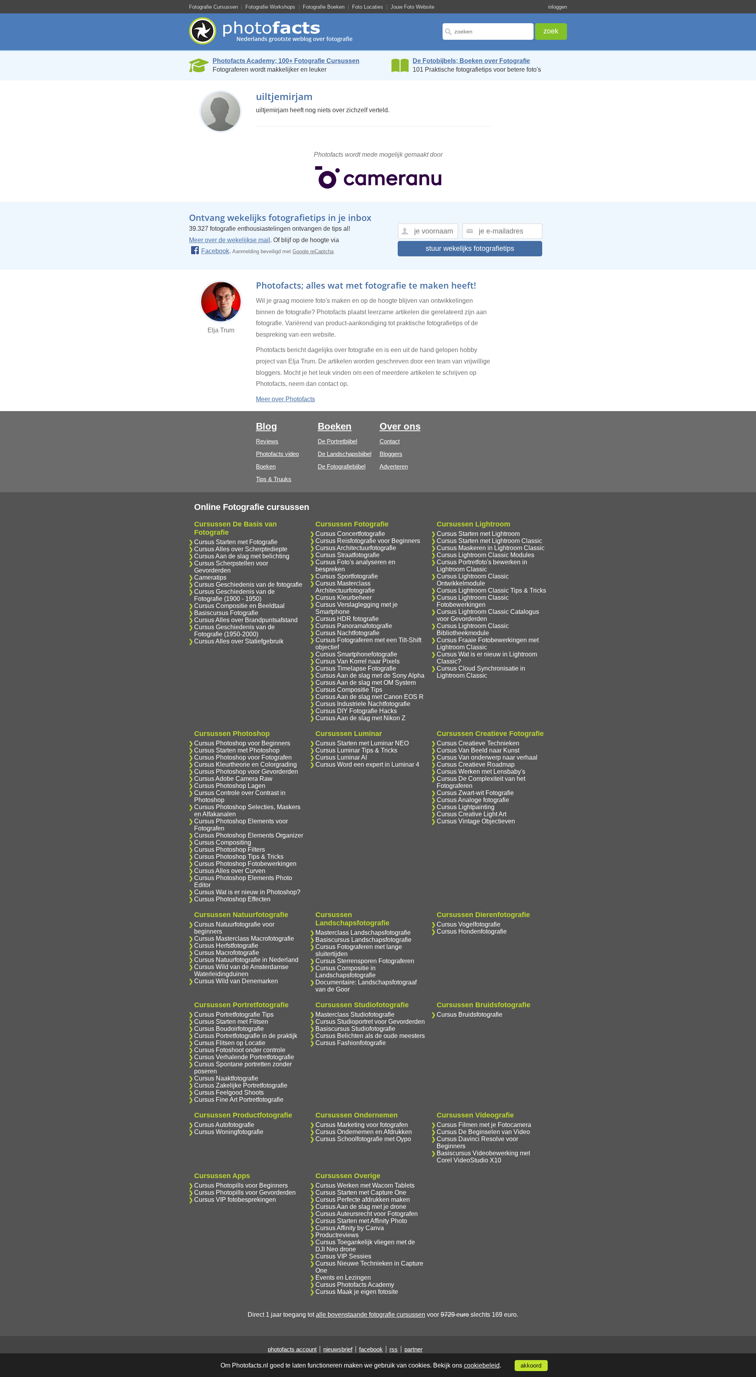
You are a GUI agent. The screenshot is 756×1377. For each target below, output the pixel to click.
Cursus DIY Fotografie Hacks (356, 711)
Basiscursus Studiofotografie (355, 1028)
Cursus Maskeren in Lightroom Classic (491, 548)
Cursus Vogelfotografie (468, 924)
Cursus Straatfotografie (347, 555)
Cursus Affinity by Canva (349, 1228)
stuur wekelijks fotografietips (470, 248)
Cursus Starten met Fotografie (236, 542)
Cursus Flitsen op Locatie (229, 1043)
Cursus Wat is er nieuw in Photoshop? (247, 892)
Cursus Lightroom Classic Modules (485, 555)
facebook (371, 1349)
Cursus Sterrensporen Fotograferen (364, 961)
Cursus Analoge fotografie (473, 800)
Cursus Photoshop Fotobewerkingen (245, 863)
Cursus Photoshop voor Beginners (242, 743)
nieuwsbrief (337, 1349)
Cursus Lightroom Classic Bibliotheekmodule (473, 629)
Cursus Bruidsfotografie (469, 1014)
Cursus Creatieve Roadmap (476, 764)
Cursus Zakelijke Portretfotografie (240, 1085)
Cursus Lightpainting (466, 807)
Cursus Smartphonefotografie (356, 654)
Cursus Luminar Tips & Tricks (356, 750)
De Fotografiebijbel (341, 466)
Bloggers (391, 453)
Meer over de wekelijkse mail (229, 240)
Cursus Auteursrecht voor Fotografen (366, 1213)
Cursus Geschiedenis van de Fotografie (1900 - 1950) (234, 595)
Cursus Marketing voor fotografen (361, 1124)
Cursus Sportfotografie (346, 576)
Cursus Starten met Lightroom (478, 533)
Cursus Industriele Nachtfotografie (362, 704)
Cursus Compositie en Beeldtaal (239, 605)
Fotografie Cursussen (213, 7)
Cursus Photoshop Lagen (229, 785)
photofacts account (292, 1349)
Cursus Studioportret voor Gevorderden (370, 1021)
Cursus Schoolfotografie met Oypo (363, 1139)
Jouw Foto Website (412, 7)
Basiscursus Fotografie (226, 613)
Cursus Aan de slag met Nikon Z (360, 718)
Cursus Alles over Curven (229, 870)
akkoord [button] (531, 1365)
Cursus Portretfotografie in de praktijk (245, 1035)
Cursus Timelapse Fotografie (355, 668)
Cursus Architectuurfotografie (355, 548)
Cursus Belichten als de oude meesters (370, 1035)
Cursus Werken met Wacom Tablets (365, 1185)
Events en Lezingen (343, 1277)
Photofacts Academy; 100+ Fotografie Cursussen (286, 60)
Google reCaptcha (313, 251)
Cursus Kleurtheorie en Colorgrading (245, 764)
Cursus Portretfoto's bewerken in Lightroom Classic (482, 566)
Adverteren (394, 466)
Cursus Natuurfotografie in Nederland (246, 959)
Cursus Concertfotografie (350, 533)
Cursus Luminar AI (341, 757)
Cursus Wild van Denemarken (236, 981)
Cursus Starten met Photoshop (237, 750)
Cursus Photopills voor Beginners (241, 1185)
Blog (266, 426)
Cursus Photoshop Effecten (232, 899)
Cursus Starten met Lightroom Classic (489, 540)
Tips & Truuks (273, 479)
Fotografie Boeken (324, 7)
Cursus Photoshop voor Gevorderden (246, 771)
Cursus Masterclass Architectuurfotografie (345, 587)
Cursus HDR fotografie (347, 618)
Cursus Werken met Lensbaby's (481, 771)
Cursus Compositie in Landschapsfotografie (345, 972)
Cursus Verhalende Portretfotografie (244, 1057)
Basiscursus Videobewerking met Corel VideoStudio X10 (483, 1157)
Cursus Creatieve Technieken (478, 743)
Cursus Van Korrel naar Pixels (357, 661)
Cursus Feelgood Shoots (229, 1092)
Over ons (400, 426)
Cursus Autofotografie (224, 1124)
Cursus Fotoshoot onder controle (239, 1050)
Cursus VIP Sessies (343, 1256)
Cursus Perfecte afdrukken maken (362, 1199)
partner (413, 1349)
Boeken (266, 466)
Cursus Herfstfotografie (226, 945)
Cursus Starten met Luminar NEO (362, 743)
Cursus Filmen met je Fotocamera (484, 1124)
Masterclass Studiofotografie (355, 1014)
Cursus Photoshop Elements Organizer (248, 835)
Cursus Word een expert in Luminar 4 (367, 764)
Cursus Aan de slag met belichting (241, 556)
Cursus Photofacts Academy (354, 1284)
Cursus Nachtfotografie (347, 633)
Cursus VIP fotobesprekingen (235, 1199)
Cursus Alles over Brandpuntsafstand (246, 620)
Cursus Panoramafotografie (353, 626)
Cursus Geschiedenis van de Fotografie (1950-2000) (234, 631)
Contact (390, 441)
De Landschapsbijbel (344, 453)
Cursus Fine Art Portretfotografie (239, 1099)
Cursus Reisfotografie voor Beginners (367, 540)
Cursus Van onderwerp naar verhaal (487, 757)
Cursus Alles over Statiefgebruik (239, 641)
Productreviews (337, 1235)
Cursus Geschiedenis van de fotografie (248, 584)
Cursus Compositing (222, 842)
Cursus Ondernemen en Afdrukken (363, 1132)
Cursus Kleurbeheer (343, 597)
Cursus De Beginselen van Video (483, 1132)
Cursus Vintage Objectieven (476, 821)
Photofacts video (277, 453)
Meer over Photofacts (285, 399)
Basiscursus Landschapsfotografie (363, 939)
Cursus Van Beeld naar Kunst (478, 750)
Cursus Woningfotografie (228, 1132)
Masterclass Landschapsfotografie (363, 932)
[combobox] (488, 31)
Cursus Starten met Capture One (360, 1192)
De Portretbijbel (337, 441)
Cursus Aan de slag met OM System (365, 682)
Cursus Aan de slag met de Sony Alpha (369, 675)
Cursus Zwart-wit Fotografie (475, 793)
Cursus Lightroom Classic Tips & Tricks (491, 590)
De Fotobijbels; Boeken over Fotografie (471, 60)
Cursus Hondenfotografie (472, 931)
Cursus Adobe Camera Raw (233, 778)
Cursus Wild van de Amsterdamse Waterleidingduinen (241, 970)
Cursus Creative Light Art (471, 814)
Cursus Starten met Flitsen (231, 1021)
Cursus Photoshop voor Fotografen (243, 757)
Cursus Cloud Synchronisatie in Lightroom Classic (481, 672)
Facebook (215, 251)
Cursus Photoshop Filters (229, 849)
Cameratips (210, 577)
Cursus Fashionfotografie (350, 1043)
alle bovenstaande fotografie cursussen (370, 1314)
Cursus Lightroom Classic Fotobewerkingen (473, 601)
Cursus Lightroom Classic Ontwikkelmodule (473, 580)
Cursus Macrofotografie (226, 952)
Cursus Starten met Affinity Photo (361, 1221)
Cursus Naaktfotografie (226, 1078)
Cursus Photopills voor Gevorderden (245, 1192)
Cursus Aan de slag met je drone (360, 1206)
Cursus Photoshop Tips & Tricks (239, 856)
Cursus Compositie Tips (348, 689)
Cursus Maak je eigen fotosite (356, 1291)
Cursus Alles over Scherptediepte (240, 549)
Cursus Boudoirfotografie (229, 1028)
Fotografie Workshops (270, 7)
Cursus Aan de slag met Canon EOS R (369, 696)
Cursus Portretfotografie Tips (234, 1014)
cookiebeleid (482, 1365)
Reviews (267, 441)
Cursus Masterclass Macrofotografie (244, 938)
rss (393, 1349)
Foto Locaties (367, 7)
